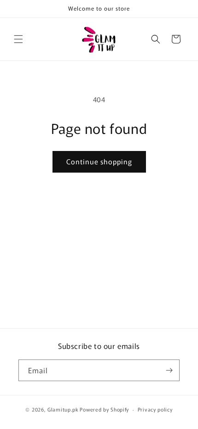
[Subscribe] (169, 370)
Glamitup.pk (63, 409)
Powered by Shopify (104, 409)
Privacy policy (155, 409)
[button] (18, 39)
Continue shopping (99, 161)
